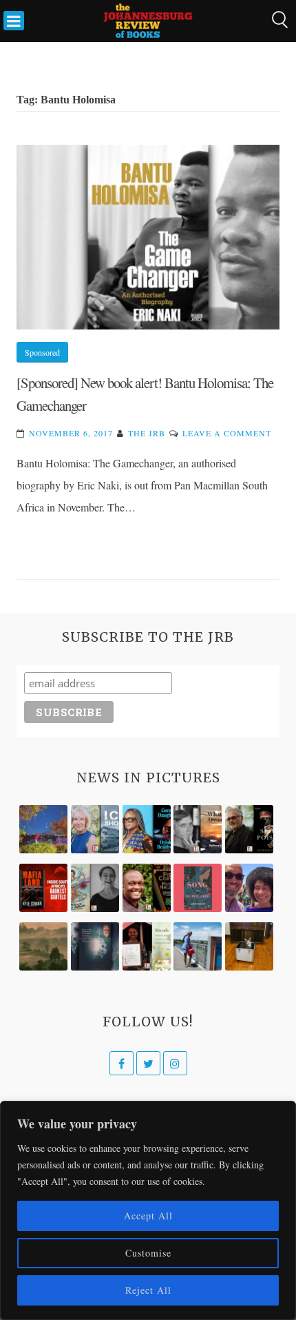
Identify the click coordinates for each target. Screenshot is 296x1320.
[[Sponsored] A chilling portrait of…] (43, 888)
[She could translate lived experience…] (249, 888)
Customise (148, 1252)
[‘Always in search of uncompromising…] (197, 829)
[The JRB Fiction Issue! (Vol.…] (43, 829)
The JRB (146, 432)
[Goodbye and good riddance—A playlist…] (249, 946)
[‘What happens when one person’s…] (147, 888)
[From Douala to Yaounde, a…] (43, 946)
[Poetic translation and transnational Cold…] (95, 946)
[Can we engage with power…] (249, 829)
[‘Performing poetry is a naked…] (95, 888)
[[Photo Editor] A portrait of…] (197, 946)
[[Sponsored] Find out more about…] (197, 888)
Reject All (148, 1290)
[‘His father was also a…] (147, 946)
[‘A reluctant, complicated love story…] (95, 829)
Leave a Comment (226, 432)
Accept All (148, 1215)
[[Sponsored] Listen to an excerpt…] (147, 829)
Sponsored (42, 352)
